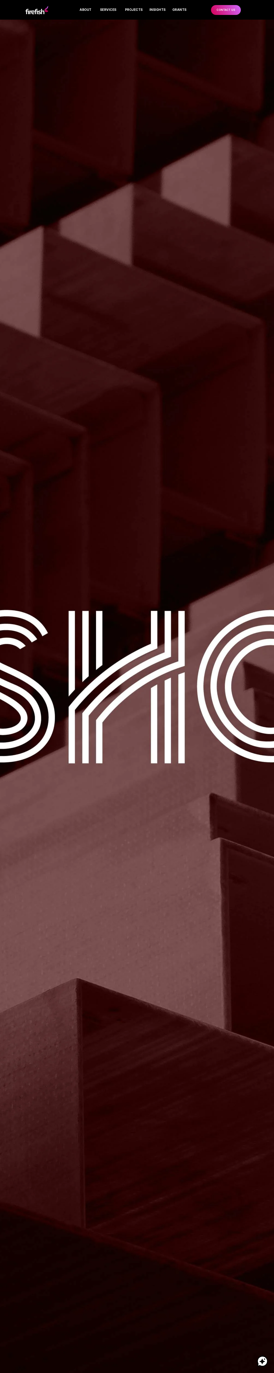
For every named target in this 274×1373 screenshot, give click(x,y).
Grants (179, 10)
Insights (157, 10)
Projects (134, 10)
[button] (226, 10)
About (86, 10)
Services (108, 10)
